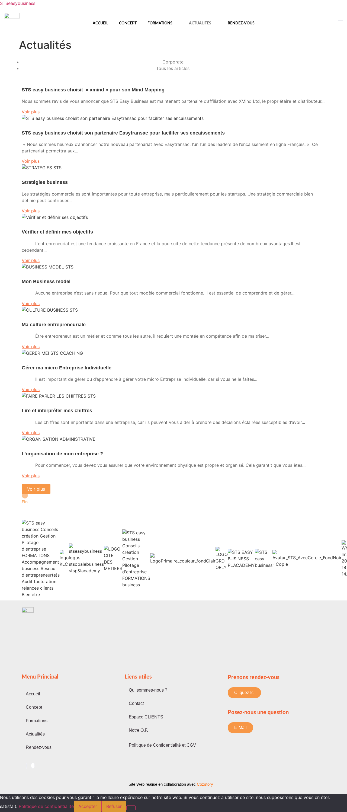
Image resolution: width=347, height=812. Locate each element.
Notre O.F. (138, 730)
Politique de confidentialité (46, 806)
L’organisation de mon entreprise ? (62, 453)
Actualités (200, 23)
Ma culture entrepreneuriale (54, 324)
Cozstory (170, 784)
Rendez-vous (241, 23)
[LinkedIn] (26, 766)
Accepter (87, 806)
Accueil (100, 23)
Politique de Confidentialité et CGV (162, 745)
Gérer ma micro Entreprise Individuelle (66, 367)
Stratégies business (45, 182)
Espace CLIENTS (146, 717)
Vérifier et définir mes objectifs (57, 232)
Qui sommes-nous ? (148, 690)
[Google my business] (33, 766)
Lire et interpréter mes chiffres (57, 410)
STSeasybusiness (17, 3)
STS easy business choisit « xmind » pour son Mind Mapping (108, 89)
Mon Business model (46, 281)
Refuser (114, 806)
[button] (340, 23)
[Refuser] (131, 807)
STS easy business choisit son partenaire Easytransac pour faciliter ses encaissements (123, 133)
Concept (128, 23)
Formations (159, 23)
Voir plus (36, 489)
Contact (136, 703)
